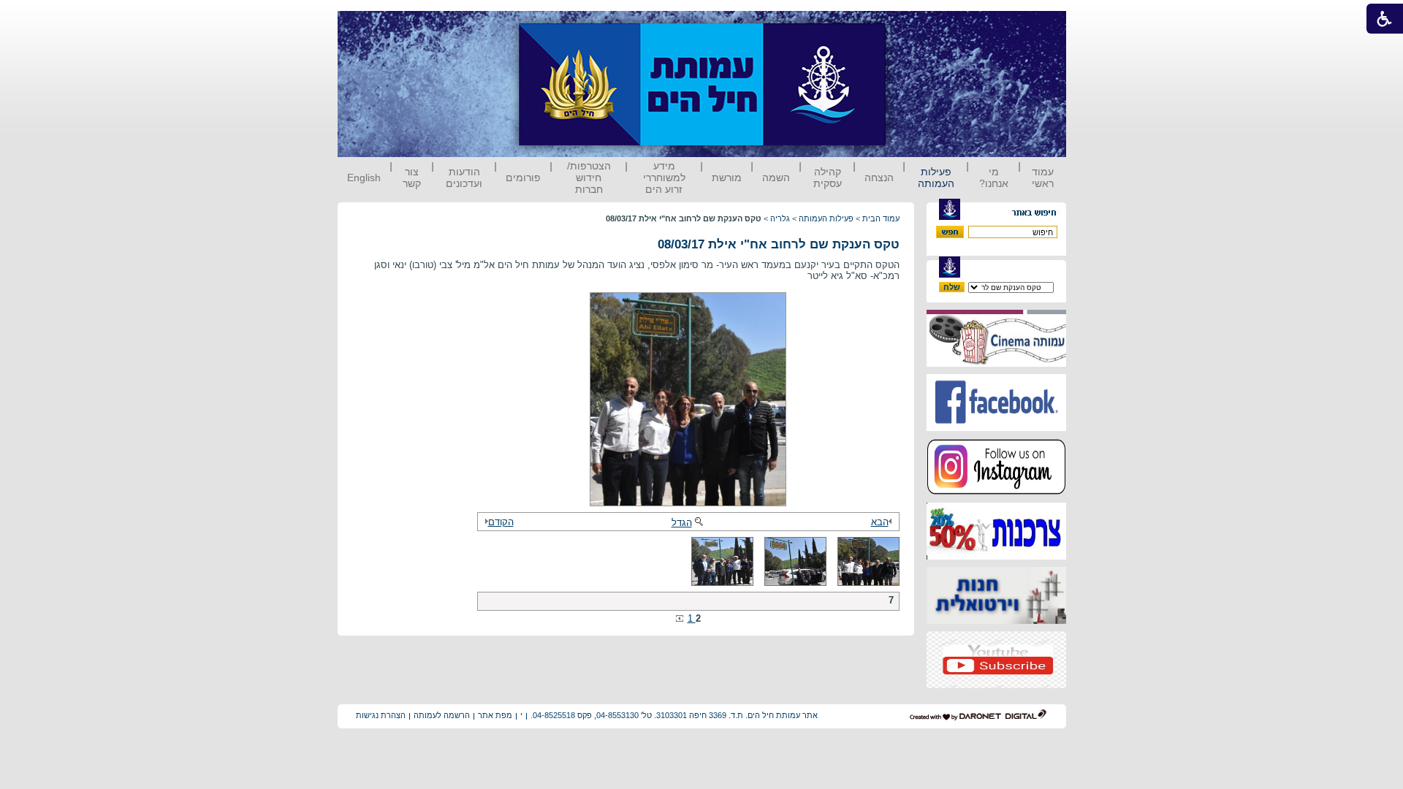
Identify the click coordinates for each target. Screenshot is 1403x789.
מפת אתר (495, 715)
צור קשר (412, 177)
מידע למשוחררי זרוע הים (664, 177)
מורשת (727, 177)
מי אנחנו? (993, 177)
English (364, 177)
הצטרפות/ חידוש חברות (589, 177)
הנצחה (879, 177)
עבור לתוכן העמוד (912, 25)
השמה (776, 177)
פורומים (523, 177)
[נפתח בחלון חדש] (996, 363)
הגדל (682, 522)
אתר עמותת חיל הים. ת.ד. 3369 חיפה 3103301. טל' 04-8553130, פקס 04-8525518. (674, 715)
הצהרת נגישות (381, 715)
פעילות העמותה (936, 177)
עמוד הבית (881, 218)
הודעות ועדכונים (464, 177)
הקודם (501, 522)
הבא (880, 522)
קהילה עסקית (827, 177)
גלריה (780, 218)
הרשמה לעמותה (442, 715)
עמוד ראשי (1043, 177)
